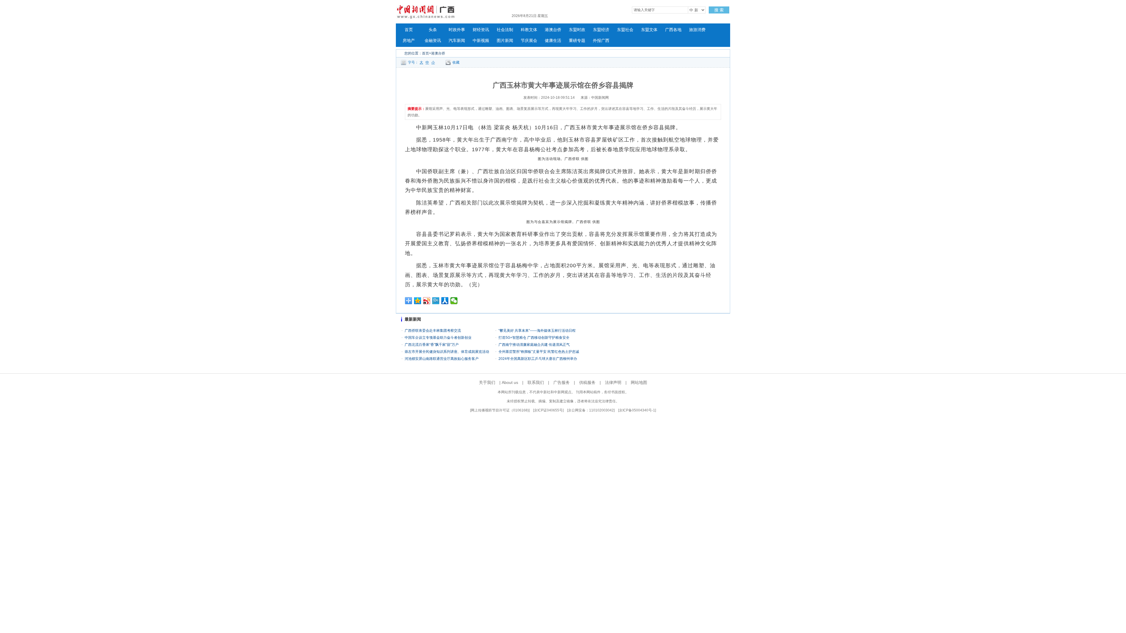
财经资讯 (481, 30)
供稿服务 (587, 382)
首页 (409, 30)
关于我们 (487, 382)
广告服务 (561, 382)
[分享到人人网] (445, 300)
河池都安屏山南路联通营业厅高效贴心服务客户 (442, 359)
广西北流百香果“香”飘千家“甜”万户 (432, 345)
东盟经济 (601, 30)
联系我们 (536, 382)
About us (510, 382)
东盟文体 (649, 30)
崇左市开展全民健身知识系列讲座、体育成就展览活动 (447, 352)
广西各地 (673, 30)
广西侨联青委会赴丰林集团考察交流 (433, 331)
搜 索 (719, 10)
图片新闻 (505, 40)
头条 (433, 30)
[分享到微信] (454, 300)
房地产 (409, 40)
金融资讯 (433, 40)
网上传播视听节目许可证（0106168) (500, 410)
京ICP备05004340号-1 (637, 410)
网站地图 (639, 382)
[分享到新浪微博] (426, 300)
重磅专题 (577, 40)
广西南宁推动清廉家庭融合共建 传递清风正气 (534, 345)
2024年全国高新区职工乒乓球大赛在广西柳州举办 (537, 359)
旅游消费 (697, 30)
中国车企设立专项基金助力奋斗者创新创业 (438, 338)
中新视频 (481, 40)
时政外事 (457, 30)
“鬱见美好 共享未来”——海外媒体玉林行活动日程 (537, 331)
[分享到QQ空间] (417, 300)
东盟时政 (577, 30)
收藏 (455, 62)
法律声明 (613, 382)
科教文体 (529, 30)
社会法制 (505, 30)
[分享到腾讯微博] (436, 300)
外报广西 (601, 40)
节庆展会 (529, 40)
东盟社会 (625, 30)
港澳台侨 (553, 30)
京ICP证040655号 (548, 410)
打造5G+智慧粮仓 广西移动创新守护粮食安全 (533, 338)
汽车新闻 (457, 40)
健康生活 (553, 40)
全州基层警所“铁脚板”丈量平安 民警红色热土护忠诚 (538, 352)
